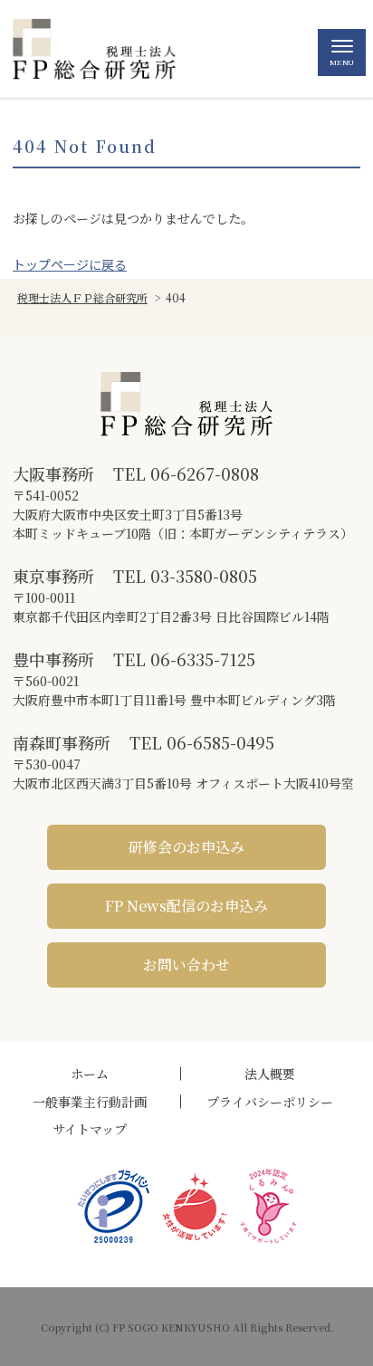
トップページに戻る (70, 264)
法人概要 (269, 1074)
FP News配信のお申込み (186, 905)
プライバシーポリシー (269, 1102)
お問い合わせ (186, 964)
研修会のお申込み (186, 846)
